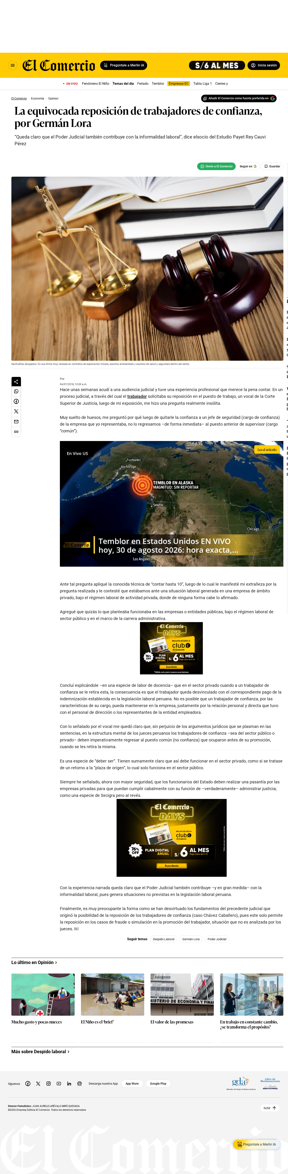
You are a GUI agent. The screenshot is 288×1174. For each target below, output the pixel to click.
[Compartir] (16, 381)
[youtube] (58, 1083)
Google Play (158, 1083)
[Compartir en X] (16, 411)
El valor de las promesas (172, 1022)
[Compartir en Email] (16, 422)
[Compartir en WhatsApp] (16, 391)
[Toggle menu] (12, 65)
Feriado (142, 84)
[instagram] (48, 1083)
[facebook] (27, 1083)
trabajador (137, 396)
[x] (38, 1083)
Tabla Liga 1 (202, 84)
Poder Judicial (217, 939)
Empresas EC (178, 84)
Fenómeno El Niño (95, 84)
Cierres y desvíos (227, 84)
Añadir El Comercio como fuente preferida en (239, 98)
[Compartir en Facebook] (16, 401)
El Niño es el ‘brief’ (97, 1022)
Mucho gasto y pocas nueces (36, 1022)
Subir (267, 1108)
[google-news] (79, 1083)
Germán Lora (191, 939)
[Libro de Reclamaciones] (270, 1084)
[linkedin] (69, 1083)
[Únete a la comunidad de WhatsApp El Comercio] (216, 166)
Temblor (158, 84)
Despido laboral (163, 939)
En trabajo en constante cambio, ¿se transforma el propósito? (249, 1024)
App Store (132, 1083)
